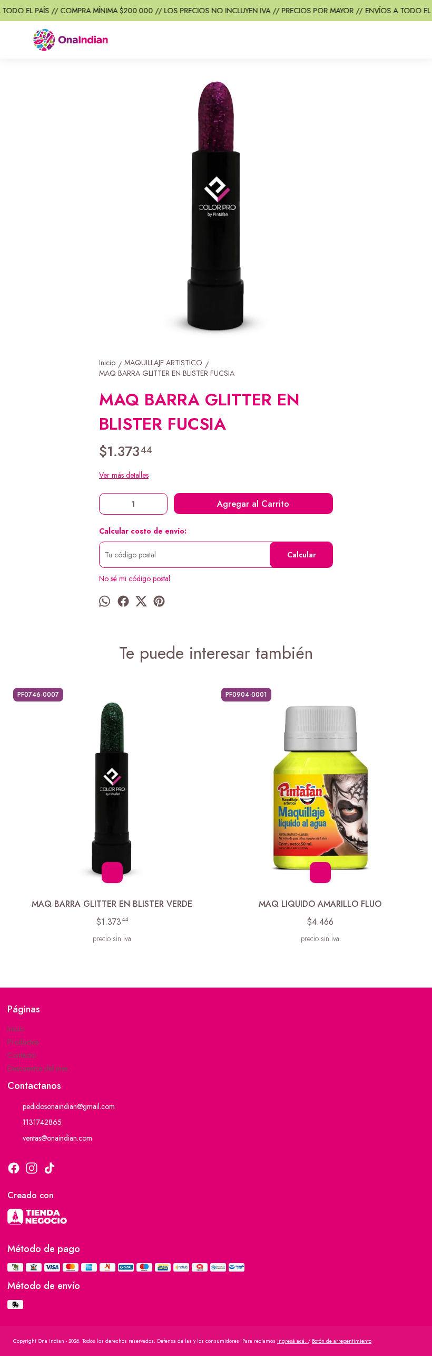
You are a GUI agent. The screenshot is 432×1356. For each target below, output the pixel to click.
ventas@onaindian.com (57, 1138)
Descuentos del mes (37, 1068)
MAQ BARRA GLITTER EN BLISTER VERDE (112, 904)
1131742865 (42, 1122)
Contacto (21, 1055)
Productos (22, 1042)
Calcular (301, 554)
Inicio (15, 1028)
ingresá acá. (292, 1341)
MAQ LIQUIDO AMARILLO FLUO (320, 904)
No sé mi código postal (134, 578)
